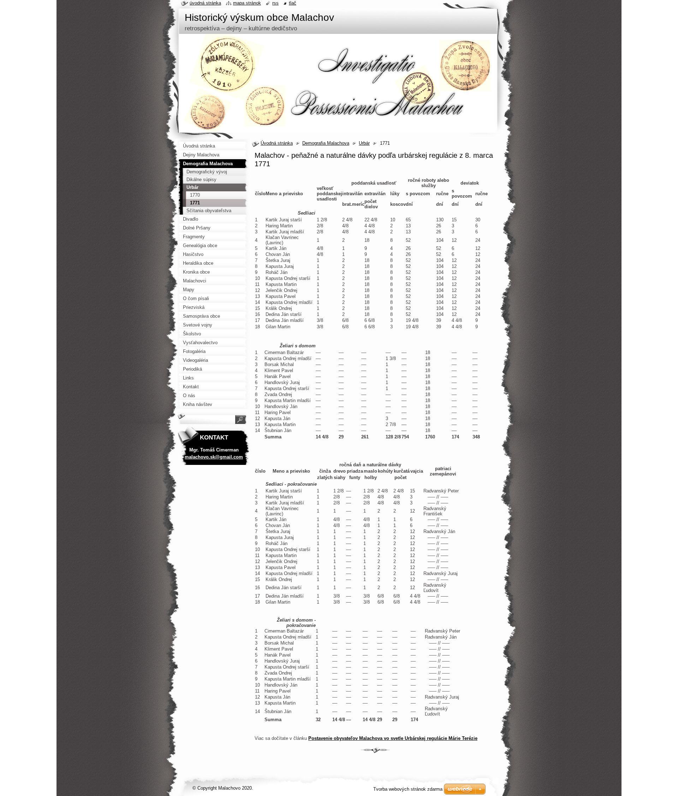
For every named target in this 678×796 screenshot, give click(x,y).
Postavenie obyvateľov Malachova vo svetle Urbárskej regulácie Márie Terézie (392, 738)
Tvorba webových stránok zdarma (407, 789)
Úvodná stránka (277, 143)
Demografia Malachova (325, 143)
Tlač (292, 3)
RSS (275, 3)
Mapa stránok (247, 3)
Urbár (364, 143)
